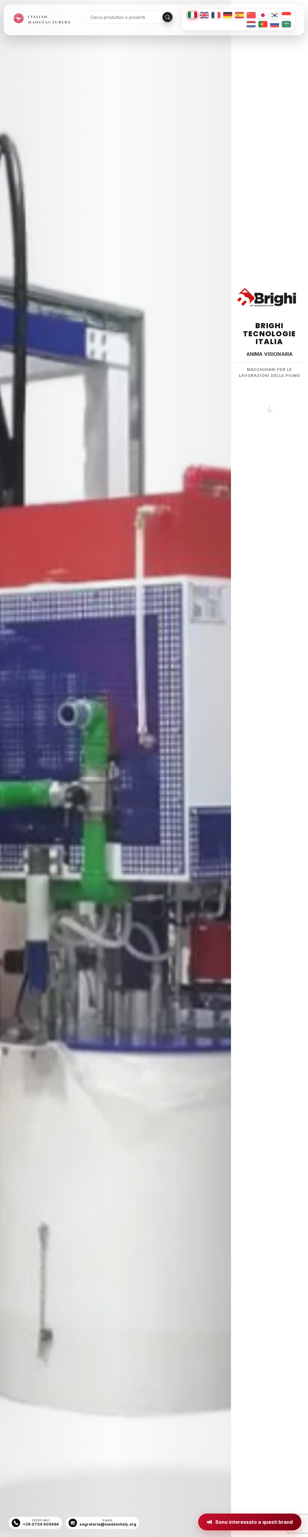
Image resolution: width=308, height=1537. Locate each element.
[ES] (239, 15)
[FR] (216, 15)
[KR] (274, 15)
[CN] (251, 15)
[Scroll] (269, 402)
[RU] (274, 24)
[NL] (251, 24)
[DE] (228, 15)
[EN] (204, 15)
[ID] (286, 15)
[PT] (263, 24)
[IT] (192, 14)
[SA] (286, 24)
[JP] (263, 15)
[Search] (167, 17)
